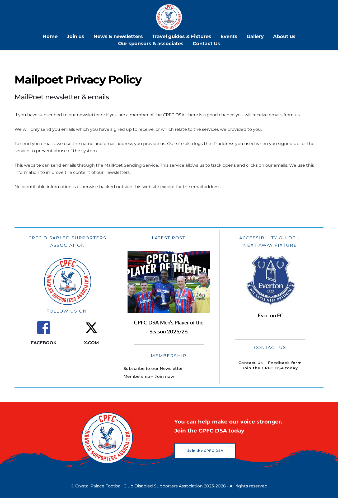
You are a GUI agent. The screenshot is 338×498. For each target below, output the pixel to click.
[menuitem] (50, 36)
